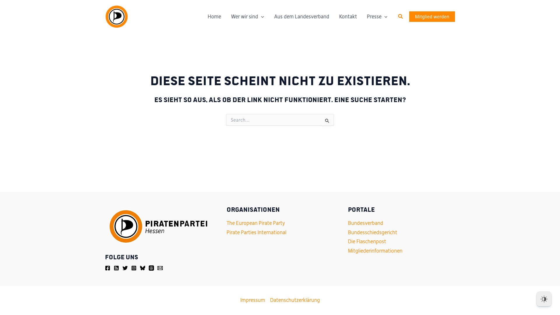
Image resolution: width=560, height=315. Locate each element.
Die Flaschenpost (367, 241)
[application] (261, 16)
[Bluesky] (142, 268)
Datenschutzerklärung (295, 300)
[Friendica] (116, 268)
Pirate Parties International (256, 232)
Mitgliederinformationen (375, 251)
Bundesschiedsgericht (372, 232)
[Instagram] (133, 268)
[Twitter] (125, 268)
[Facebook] (107, 268)
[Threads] (151, 268)
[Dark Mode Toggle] (544, 299)
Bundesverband (365, 223)
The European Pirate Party (256, 223)
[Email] (160, 268)
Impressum (252, 300)
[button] (400, 16)
